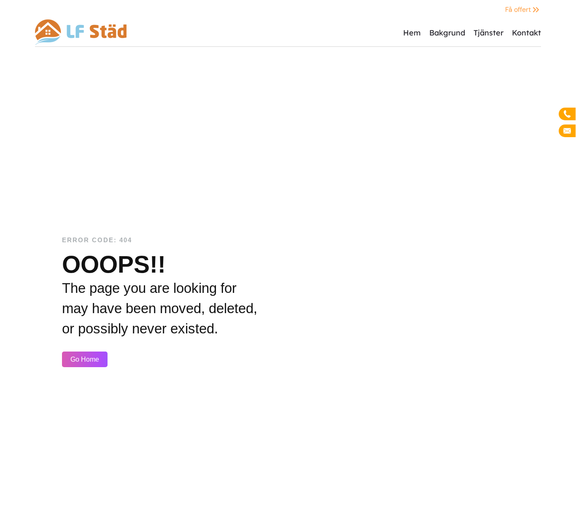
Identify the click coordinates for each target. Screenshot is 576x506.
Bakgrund (447, 33)
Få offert (518, 9)
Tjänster (488, 33)
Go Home (84, 359)
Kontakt (526, 33)
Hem (412, 33)
